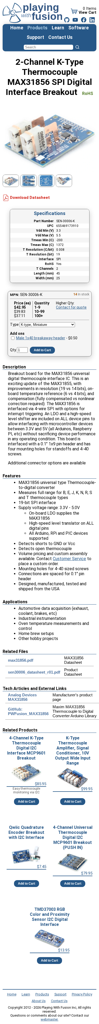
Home (16, 27)
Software (78, 27)
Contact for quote (71, 307)
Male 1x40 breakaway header (40, 338)
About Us (39, 1001)
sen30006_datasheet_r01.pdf (34, 672)
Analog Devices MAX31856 (22, 697)
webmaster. (49, 1019)
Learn (58, 27)
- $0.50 (46, 338)
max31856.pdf (20, 660)
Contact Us (60, 37)
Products (37, 27)
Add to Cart (42, 350)
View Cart (87, 12)
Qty (13, 350)
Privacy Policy (82, 994)
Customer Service (69, 558)
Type (14, 324)
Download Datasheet (30, 197)
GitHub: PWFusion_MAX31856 (28, 711)
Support (35, 37)
